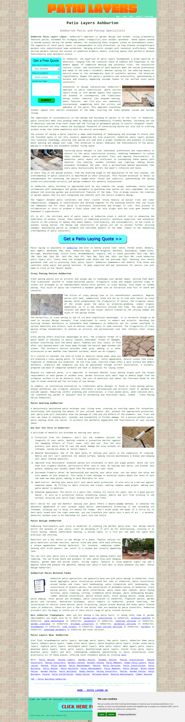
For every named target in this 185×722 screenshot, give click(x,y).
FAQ (50, 699)
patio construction (90, 90)
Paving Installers (55, 663)
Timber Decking (144, 674)
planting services (126, 621)
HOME (118, 16)
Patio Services (111, 666)
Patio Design (46, 660)
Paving (44, 666)
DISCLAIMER (149, 16)
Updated (44, 699)
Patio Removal (114, 663)
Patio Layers (58, 699)
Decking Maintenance (122, 674)
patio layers (65, 45)
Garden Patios (86, 660)
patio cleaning (70, 593)
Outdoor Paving (107, 660)
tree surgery (69, 627)
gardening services (125, 624)
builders (145, 627)
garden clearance (40, 624)
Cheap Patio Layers (135, 663)
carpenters (90, 621)
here (123, 655)
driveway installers (82, 624)
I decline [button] (111, 714)
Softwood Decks (100, 674)
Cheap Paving (86, 671)
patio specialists (72, 578)
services (99, 630)
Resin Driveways (86, 699)
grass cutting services (109, 627)
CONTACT (139, 16)
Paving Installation (132, 660)
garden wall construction (97, 618)
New (38, 699)
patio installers (131, 607)
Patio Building (69, 669)
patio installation (135, 652)
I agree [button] (101, 714)
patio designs (105, 386)
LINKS (124, 16)
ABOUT (131, 16)
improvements (38, 618)
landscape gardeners (55, 630)
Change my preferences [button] (127, 714)
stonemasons (37, 627)
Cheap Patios (82, 674)
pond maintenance (54, 621)
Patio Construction (134, 666)
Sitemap (32, 699)
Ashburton (72, 248)
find (39, 641)
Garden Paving (49, 671)
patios (103, 225)
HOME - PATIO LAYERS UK (92, 690)
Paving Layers (66, 660)
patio (63, 134)
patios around (107, 605)
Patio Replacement (79, 666)
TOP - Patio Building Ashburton (48, 679)
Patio (34, 248)
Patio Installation (62, 674)
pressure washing (140, 618)
